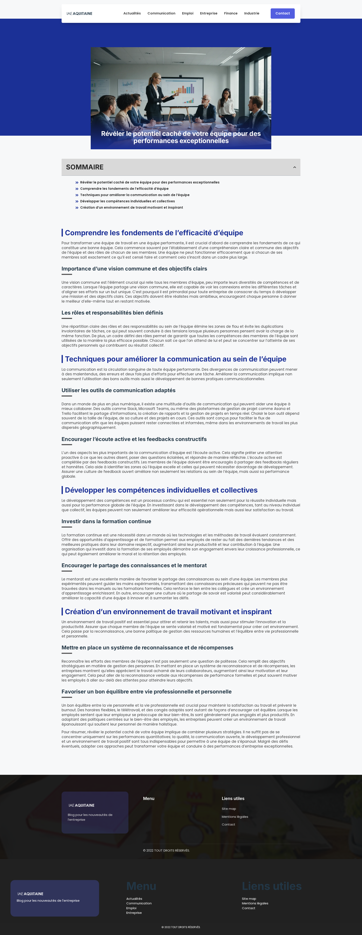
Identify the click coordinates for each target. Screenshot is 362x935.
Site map (249, 898)
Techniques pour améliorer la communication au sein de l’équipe (135, 195)
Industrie (251, 13)
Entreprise (208, 13)
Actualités (132, 13)
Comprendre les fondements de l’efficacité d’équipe (124, 188)
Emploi (187, 13)
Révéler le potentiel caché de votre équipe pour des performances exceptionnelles (150, 182)
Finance (231, 13)
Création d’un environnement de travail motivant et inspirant (131, 207)
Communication (161, 13)
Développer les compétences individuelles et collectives (127, 201)
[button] (294, 167)
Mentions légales (255, 903)
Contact (248, 908)
